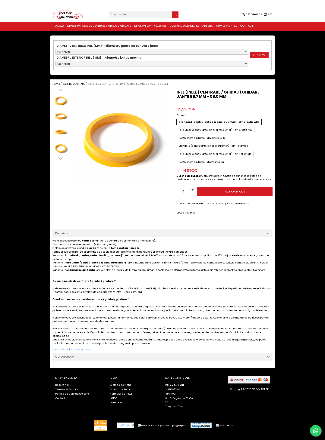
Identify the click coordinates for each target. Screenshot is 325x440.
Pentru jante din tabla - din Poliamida (201, 162)
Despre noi (62, 385)
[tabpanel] (118, 137)
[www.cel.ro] (224, 425)
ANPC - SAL (117, 402)
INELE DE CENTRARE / (75, 84)
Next (60, 158)
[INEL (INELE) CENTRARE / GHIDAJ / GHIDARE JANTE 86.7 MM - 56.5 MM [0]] (60, 100)
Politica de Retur (120, 389)
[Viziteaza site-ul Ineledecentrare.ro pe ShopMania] (201, 425)
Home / (57, 84)
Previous (60, 90)
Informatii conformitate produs (71, 349)
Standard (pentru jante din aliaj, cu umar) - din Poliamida (213, 146)
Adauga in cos (235, 191)
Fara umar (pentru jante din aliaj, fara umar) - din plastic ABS (215, 130)
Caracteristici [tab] (64, 356)
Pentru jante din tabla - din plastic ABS (202, 138)
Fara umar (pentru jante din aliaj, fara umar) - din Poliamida (215, 154)
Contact (60, 398)
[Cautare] (175, 14)
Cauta (261, 55)
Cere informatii (187, 212)
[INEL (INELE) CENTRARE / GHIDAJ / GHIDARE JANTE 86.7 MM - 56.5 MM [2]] (60, 132)
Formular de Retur (121, 393)
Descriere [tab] (61, 233)
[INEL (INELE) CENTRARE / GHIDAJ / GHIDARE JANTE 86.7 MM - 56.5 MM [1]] (60, 116)
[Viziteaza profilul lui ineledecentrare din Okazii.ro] (100, 425)
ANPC (113, 398)
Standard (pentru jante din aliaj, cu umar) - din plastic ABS (219, 122)
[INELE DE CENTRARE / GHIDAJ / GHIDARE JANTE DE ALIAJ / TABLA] (71, 14)
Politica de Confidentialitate (72, 393)
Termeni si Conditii (66, 389)
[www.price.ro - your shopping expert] (162, 425)
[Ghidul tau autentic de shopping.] (125, 425)
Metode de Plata (120, 385)
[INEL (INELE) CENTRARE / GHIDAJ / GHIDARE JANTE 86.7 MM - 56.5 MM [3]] (60, 148)
